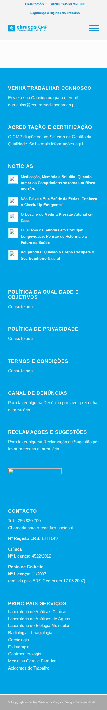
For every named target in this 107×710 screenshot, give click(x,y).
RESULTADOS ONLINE (68, 4)
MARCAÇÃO (34, 4)
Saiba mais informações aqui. (56, 143)
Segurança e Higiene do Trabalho (55, 13)
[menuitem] (34, 4)
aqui (29, 306)
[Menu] (91, 28)
